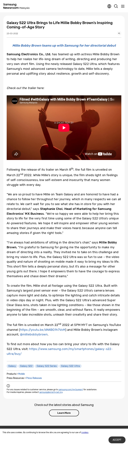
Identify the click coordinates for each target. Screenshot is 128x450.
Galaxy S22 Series (47, 366)
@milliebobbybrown (34, 334)
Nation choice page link (109, 6)
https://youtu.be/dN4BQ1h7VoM (42, 330)
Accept (117, 439)
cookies (84, 432)
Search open (116, 6)
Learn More (63, 412)
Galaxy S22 (26, 366)
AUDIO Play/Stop (119, 33)
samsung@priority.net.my (51, 392)
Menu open (122, 6)
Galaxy (12, 366)
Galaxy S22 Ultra (70, 366)
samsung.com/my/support (70, 389)
